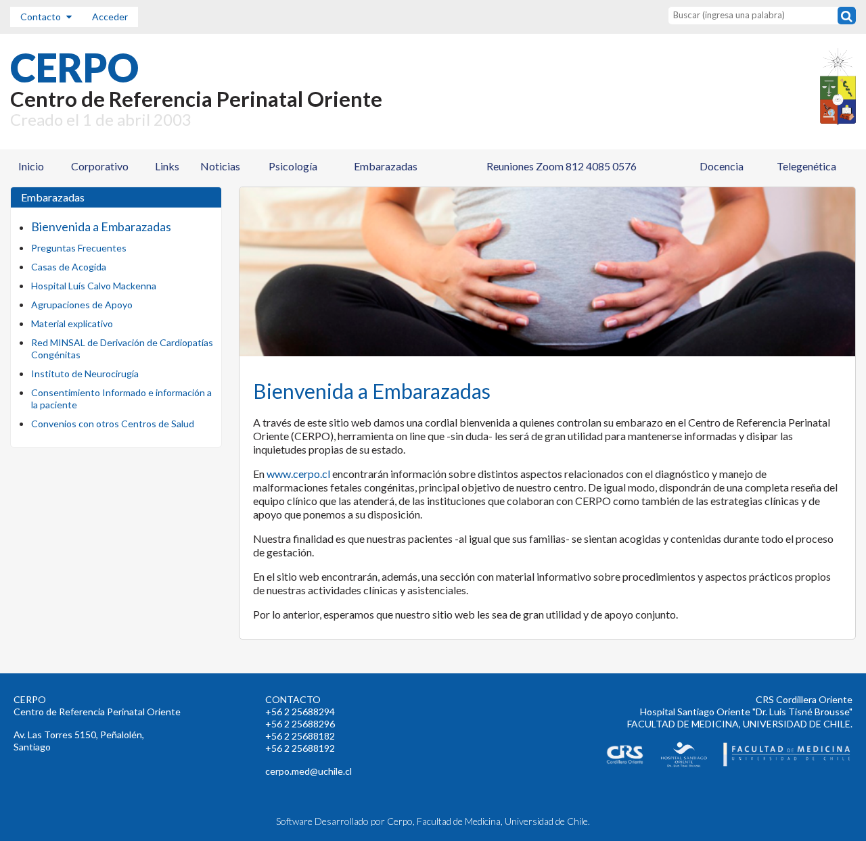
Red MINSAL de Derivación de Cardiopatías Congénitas (122, 348)
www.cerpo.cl (298, 473)
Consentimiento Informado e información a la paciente (121, 398)
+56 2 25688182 (300, 736)
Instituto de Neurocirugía (85, 373)
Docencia (722, 166)
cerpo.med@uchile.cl (308, 771)
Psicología (293, 166)
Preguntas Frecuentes (79, 248)
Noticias (220, 166)
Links (167, 166)
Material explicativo (72, 323)
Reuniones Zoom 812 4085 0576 (561, 166)
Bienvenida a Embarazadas (101, 226)
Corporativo (100, 166)
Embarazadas (385, 166)
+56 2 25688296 (300, 723)
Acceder (110, 16)
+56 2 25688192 (300, 748)
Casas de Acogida (68, 266)
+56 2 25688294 (300, 711)
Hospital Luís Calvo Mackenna (93, 285)
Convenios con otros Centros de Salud (112, 423)
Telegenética (806, 166)
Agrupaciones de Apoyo (82, 304)
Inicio (31, 166)
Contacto (41, 16)
